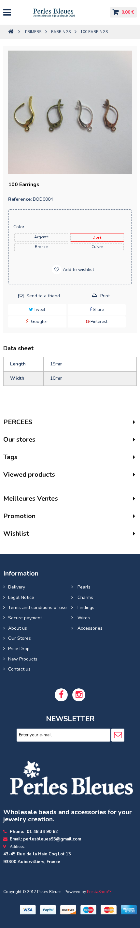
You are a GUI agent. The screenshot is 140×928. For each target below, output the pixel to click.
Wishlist (16, 533)
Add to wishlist (78, 270)
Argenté (41, 237)
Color (19, 227)
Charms (84, 597)
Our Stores (19, 638)
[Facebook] (61, 694)
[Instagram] (78, 694)
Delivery (16, 587)
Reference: (20, 199)
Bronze (41, 246)
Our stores (19, 439)
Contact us (19, 669)
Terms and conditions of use (37, 607)
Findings (85, 607)
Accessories (89, 628)
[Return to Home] (10, 32)
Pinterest (98, 322)
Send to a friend (43, 296)
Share (98, 310)
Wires (83, 618)
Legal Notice (21, 597)
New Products (22, 659)
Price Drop (19, 649)
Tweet (39, 310)
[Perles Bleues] (60, 12)
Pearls (83, 587)
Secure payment (25, 618)
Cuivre (97, 246)
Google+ (39, 322)
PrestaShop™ (99, 891)
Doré (96, 237)
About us (17, 628)
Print (105, 296)
